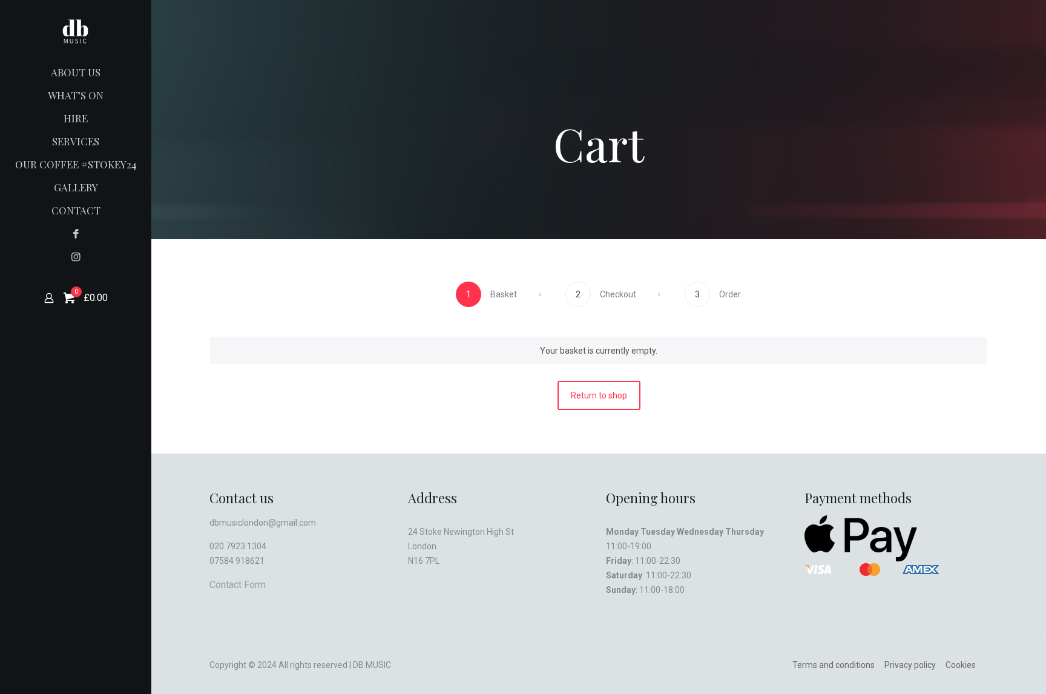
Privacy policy (910, 665)
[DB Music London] (75, 30)
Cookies (961, 665)
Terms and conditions (833, 665)
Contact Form (237, 584)
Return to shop (599, 395)
